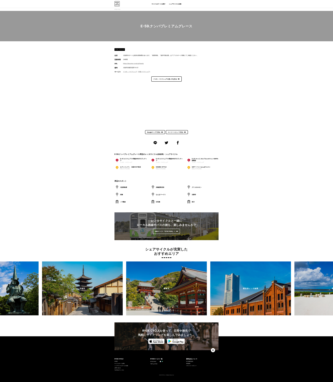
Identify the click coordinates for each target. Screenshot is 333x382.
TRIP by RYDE (153, 363)
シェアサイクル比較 (175, 4)
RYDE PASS (153, 361)
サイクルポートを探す (158, 4)
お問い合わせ (117, 367)
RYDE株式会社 (189, 361)
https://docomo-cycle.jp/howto (133, 63)
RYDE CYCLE (117, 9)
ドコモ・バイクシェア (130, 71)
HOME (116, 361)
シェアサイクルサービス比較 (121, 365)
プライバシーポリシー (191, 365)
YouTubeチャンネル (119, 370)
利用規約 (188, 363)
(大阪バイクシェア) (144, 71)
